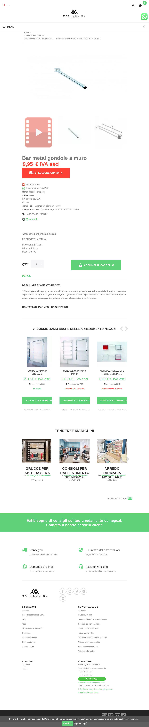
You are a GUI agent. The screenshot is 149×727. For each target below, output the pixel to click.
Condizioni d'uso (28, 642)
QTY (25, 264)
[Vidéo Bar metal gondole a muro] (38, 132)
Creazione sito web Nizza (88, 693)
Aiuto (24, 624)
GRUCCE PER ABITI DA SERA (37, 471)
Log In (24, 669)
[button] (92, 679)
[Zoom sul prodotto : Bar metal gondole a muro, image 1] (111, 132)
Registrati (26, 665)
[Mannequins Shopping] (74, 13)
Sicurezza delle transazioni (33, 628)
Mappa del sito (28, 647)
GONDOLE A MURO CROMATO (37, 372)
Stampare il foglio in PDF (36, 188)
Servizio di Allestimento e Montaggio (92, 619)
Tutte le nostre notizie (117, 498)
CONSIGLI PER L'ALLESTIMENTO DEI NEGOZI (74, 473)
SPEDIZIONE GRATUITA (49, 173)
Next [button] (125, 328)
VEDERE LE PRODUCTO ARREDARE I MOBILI (42, 410)
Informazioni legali (29, 638)
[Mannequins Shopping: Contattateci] (95, 689)
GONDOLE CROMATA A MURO (74, 372)
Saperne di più (80, 723)
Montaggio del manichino (88, 628)
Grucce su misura (85, 615)
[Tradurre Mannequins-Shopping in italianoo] (4, 5)
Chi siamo (26, 610)
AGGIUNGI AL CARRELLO (99, 265)
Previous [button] (120, 328)
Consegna (26, 633)
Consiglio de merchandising (89, 624)
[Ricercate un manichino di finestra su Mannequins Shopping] (144, 27)
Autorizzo (67, 723)
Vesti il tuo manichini (86, 633)
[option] (38, 132)
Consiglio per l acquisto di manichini (92, 638)
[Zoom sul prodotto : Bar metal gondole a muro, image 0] (74, 132)
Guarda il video (32, 184)
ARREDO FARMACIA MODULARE (112, 473)
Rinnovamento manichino (88, 647)
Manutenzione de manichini (89, 642)
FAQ (23, 619)
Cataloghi (82, 610)
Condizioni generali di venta (33, 615)
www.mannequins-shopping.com (91, 682)
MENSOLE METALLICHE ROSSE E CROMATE (112, 372)
